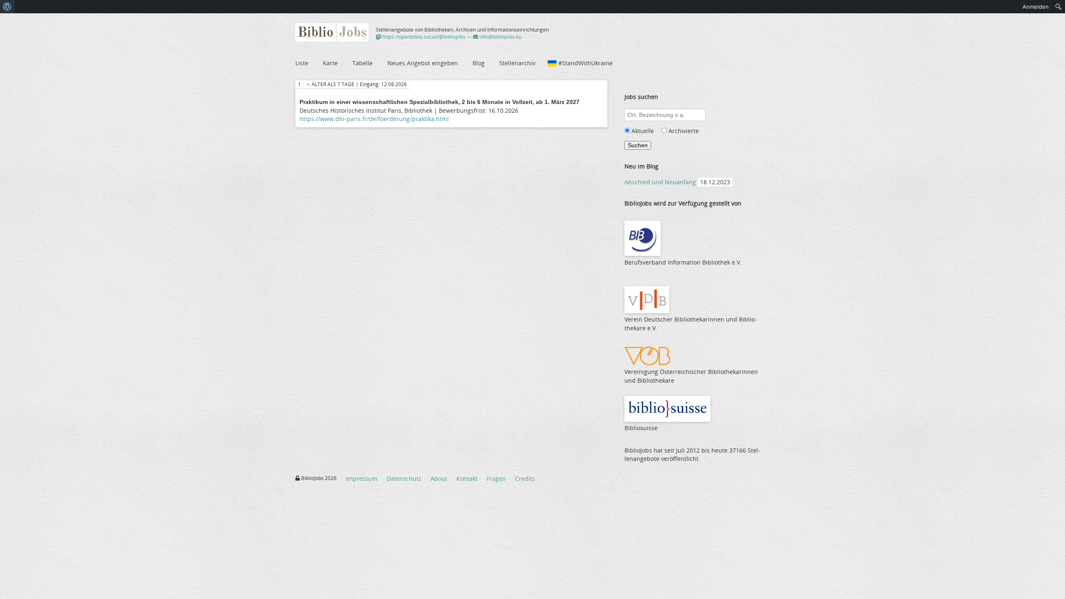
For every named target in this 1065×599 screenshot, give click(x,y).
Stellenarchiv (517, 63)
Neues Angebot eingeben (422, 63)
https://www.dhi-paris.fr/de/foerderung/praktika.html (374, 119)
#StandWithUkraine (585, 63)
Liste (301, 63)
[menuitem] (7, 6)
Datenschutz (403, 479)
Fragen (496, 479)
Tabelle (362, 63)
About (439, 479)
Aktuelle (643, 131)
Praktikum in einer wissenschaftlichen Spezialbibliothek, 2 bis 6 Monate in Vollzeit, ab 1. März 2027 (440, 102)
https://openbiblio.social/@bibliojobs (423, 36)
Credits (525, 479)
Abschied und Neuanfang (660, 182)
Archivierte (684, 131)
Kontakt (467, 479)
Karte (330, 63)
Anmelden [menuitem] (1036, 6)
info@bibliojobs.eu (500, 36)
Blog (479, 63)
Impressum (361, 479)
